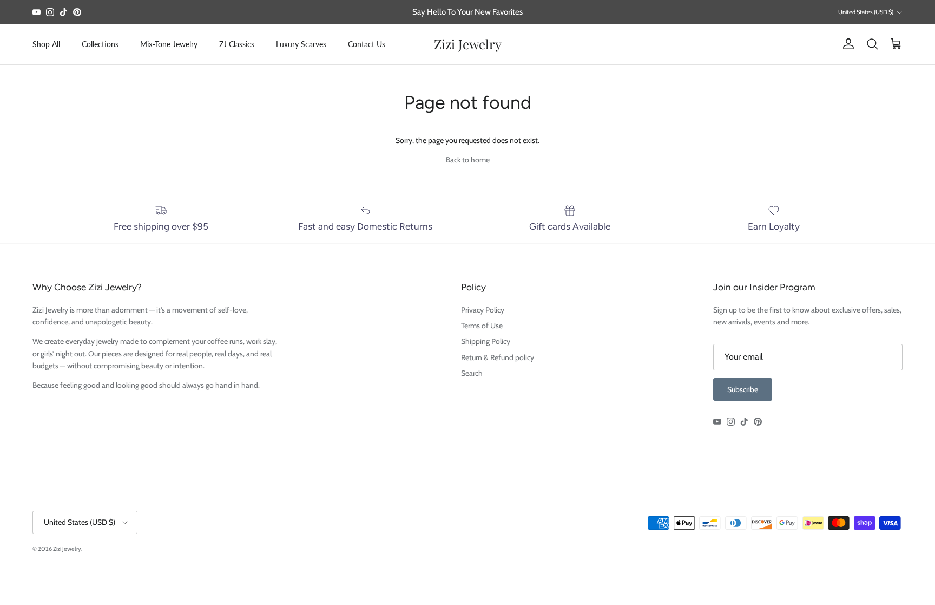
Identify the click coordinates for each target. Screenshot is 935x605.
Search (472, 373)
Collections (100, 44)
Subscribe (742, 389)
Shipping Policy (485, 341)
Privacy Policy (482, 310)
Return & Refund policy (497, 357)
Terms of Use (482, 325)
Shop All (46, 44)
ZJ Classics (236, 44)
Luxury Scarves (301, 44)
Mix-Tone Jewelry (168, 44)
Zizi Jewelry (67, 548)
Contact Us (366, 44)
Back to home (468, 160)
